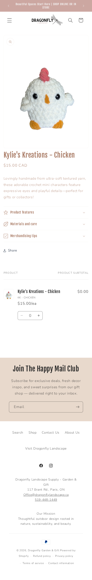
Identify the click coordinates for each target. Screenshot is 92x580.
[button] (9, 20)
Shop (33, 432)
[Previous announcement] (8, 6)
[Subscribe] (78, 406)
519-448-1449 (46, 500)
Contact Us (50, 432)
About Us (72, 432)
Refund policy (42, 556)
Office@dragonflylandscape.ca (46, 495)
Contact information (61, 563)
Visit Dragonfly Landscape (46, 448)
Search (17, 432)
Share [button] (12, 250)
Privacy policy (64, 556)
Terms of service (33, 563)
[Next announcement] (83, 6)
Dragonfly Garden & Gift (43, 550)
